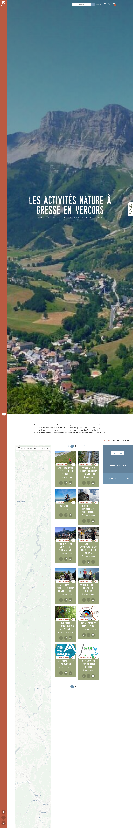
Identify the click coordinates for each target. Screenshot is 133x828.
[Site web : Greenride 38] (70, 515)
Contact (99, 4)
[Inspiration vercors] (130, 209)
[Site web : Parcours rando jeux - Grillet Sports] (70, 483)
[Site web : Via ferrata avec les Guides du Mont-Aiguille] (93, 521)
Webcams (105, 4)
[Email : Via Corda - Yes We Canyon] (66, 673)
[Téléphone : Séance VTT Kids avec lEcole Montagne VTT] (61, 559)
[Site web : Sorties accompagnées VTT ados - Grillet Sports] (93, 562)
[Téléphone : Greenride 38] (61, 515)
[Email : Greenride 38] (66, 515)
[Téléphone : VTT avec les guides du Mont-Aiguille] (84, 676)
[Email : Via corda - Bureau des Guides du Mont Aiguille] (66, 600)
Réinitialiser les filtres (117, 465)
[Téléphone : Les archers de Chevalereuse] (84, 635)
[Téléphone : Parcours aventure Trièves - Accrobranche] (61, 638)
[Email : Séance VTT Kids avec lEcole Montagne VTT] (66, 559)
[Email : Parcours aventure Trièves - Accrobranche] (66, 638)
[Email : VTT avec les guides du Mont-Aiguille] (88, 676)
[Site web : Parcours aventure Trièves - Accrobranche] (70, 638)
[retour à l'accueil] (3, 3)
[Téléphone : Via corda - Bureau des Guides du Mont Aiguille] (61, 600)
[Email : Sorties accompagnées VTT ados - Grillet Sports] (88, 562)
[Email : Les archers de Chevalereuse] (88, 635)
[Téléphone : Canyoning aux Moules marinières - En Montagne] (84, 483)
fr (120, 5)
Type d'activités (112, 478)
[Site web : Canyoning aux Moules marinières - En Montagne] (93, 483)
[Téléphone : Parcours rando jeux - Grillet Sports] (61, 483)
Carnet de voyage (113, 4)
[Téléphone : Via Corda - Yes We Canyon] (61, 673)
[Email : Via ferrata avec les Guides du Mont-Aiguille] (88, 521)
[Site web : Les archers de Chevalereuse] (93, 635)
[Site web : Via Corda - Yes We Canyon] (70, 673)
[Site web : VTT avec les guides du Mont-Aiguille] (93, 676)
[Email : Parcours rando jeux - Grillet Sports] (66, 483)
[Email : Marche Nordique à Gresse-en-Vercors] (88, 600)
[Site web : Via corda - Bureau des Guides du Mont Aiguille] (70, 600)
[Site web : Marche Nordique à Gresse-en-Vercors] (93, 600)
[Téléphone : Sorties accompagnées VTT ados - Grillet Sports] (84, 562)
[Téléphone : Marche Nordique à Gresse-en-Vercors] (84, 600)
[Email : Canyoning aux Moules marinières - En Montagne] (88, 483)
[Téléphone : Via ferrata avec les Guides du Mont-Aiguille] (84, 521)
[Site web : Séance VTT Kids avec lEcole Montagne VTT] (70, 559)
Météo (109, 4)
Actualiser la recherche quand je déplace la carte (34, 448)
